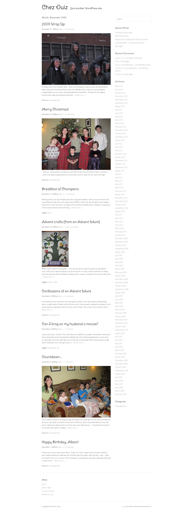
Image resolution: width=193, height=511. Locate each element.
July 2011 (118, 174)
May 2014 (119, 86)
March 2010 (119, 228)
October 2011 (120, 164)
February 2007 (120, 353)
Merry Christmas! (55, 109)
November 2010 (121, 201)
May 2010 (119, 221)
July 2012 (118, 143)
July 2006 (118, 377)
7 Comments (70, 194)
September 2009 (121, 248)
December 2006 (121, 360)
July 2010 (118, 214)
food (49, 213)
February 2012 (120, 154)
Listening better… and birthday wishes (129, 42)
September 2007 (121, 330)
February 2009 (120, 272)
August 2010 (120, 211)
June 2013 (119, 113)
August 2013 (120, 106)
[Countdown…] (76, 417)
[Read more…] (80, 95)
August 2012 (120, 140)
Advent (50, 282)
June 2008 (119, 299)
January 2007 (120, 357)
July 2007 (118, 336)
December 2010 (121, 198)
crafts (55, 282)
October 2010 (120, 204)
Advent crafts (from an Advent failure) (71, 222)
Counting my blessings (123, 32)
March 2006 (119, 391)
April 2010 (119, 225)
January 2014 (120, 93)
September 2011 (121, 167)
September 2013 (121, 103)
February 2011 (120, 191)
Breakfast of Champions (60, 189)
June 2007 (119, 340)
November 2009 (121, 242)
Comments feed (48, 491)
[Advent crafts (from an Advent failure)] (55, 266)
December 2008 (121, 279)
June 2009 (119, 259)
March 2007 (119, 350)
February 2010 (120, 231)
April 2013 (119, 120)
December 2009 (121, 238)
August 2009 (120, 252)
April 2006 (119, 387)
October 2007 (120, 326)
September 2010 (121, 208)
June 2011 (119, 177)
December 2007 (121, 319)
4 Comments (70, 114)
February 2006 (120, 394)
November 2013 (121, 99)
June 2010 (119, 218)
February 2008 (120, 313)
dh (58, 348)
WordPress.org (47, 494)
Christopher (52, 348)
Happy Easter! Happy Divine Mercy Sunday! (131, 39)
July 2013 (118, 110)
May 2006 (119, 384)
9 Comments (70, 29)
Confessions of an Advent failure (66, 291)
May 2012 (119, 150)
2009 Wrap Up (53, 24)
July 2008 (118, 296)
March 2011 (119, 187)
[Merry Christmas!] (76, 169)
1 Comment (68, 329)
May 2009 (119, 262)
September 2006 (121, 370)
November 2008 (121, 282)
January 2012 (120, 157)
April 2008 (119, 306)
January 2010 (120, 235)
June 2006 (119, 380)
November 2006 (121, 364)
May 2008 (119, 303)
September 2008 (121, 289)
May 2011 (119, 181)
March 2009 (119, 269)
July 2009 (118, 255)
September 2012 (121, 137)
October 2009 (120, 245)
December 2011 (121, 160)
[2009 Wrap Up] (76, 84)
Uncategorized (54, 100)
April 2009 (119, 265)
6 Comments (69, 296)
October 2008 (120, 286)
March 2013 (119, 123)
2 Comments (69, 447)
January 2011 (120, 194)
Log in (44, 484)
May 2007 (119, 343)
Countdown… (52, 357)
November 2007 (121, 323)
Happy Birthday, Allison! (60, 442)
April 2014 (119, 89)
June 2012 (119, 147)
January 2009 (120, 275)
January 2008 (120, 316)
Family (124, 506)
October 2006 (120, 367)
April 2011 (119, 184)
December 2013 (121, 96)
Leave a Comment (72, 227)
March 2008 (119, 309)
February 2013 (120, 127)
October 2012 (120, 133)
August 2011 (120, 171)
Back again (119, 46)
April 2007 (119, 347)
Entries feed (46, 487)
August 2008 (120, 292)
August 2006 (120, 374)
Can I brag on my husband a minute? (70, 324)
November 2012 (121, 130)
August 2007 (120, 333)
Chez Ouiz (55, 7)
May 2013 (119, 116)
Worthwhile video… (122, 36)
